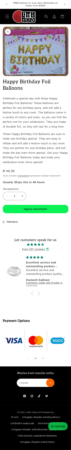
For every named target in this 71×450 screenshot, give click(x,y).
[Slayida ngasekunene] (43, 358)
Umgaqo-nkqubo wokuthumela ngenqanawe (37, 429)
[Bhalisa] (50, 383)
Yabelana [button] (12, 221)
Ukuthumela (23, 176)
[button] (7, 16)
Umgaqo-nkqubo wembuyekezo (41, 417)
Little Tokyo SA (33, 412)
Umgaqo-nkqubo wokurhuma (37, 441)
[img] (35, 244)
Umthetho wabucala (22, 423)
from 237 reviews (33, 249)
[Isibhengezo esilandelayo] (64, 4)
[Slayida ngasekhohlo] (28, 358)
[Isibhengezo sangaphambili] (6, 4)
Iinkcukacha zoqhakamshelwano (37, 435)
